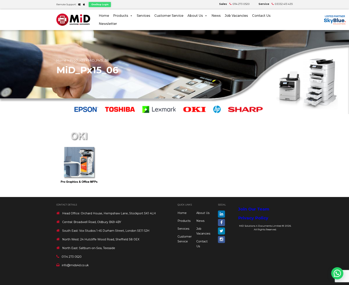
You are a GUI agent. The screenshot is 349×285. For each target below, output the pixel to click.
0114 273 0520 (241, 3)
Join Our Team (253, 209)
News (216, 16)
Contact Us (261, 16)
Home (104, 16)
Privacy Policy (253, 218)
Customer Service (168, 16)
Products (120, 16)
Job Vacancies (236, 16)
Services (143, 16)
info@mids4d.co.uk (75, 265)
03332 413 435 (284, 3)
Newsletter (108, 24)
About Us (195, 16)
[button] (337, 273)
